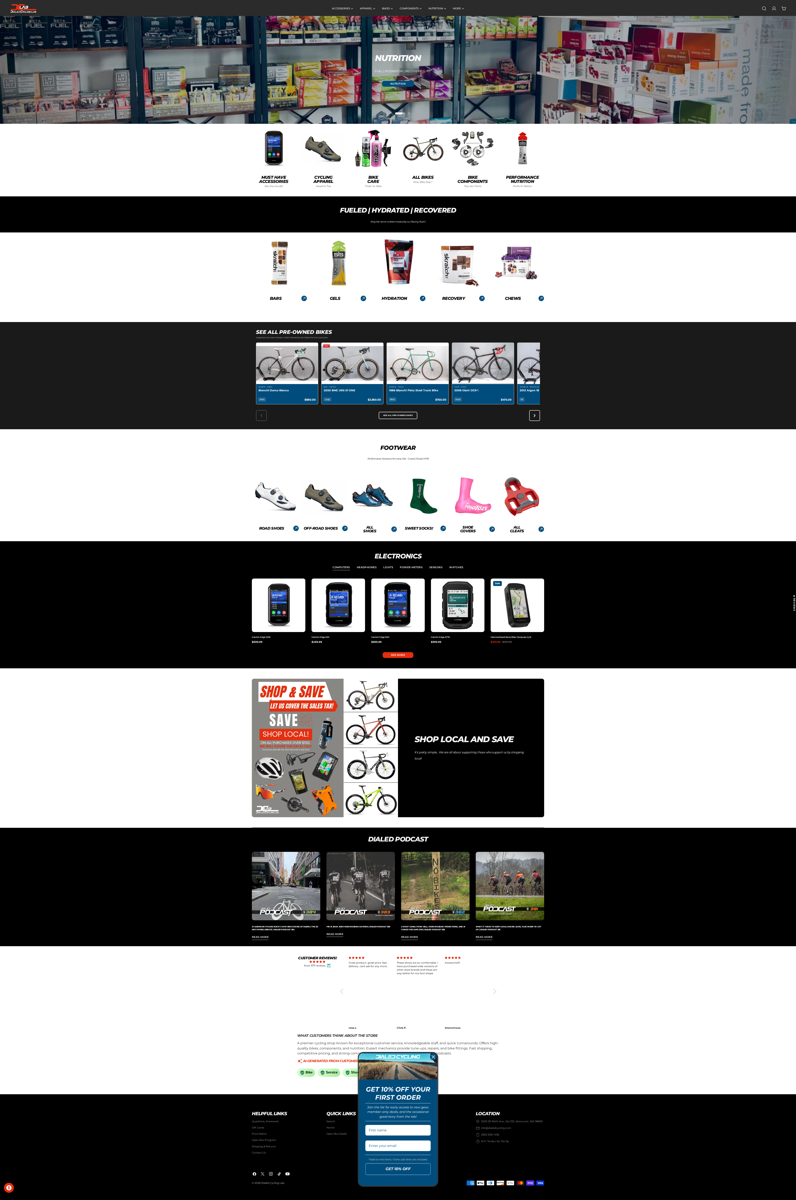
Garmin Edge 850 (380, 637)
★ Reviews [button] (794, 603)
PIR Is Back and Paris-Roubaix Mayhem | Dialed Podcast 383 (358, 926)
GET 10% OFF (398, 1169)
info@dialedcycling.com (496, 1128)
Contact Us (259, 1152)
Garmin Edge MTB (440, 637)
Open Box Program (264, 1140)
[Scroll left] (261, 415)
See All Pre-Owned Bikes (398, 415)
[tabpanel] (398, 611)
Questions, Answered (265, 1121)
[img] (317, 962)
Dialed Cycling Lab (272, 1182)
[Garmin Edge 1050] (278, 605)
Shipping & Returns (264, 1146)
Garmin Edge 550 (320, 637)
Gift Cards (258, 1127)
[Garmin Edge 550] (338, 605)
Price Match (259, 1134)
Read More (260, 937)
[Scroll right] (534, 415)
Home (330, 1127)
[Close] (433, 1057)
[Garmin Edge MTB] (457, 605)
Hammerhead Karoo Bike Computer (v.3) (511, 637)
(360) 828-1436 (490, 1134)
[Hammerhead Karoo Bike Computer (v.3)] (517, 605)
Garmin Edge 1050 (261, 637)
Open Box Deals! (336, 1134)
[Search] (764, 8)
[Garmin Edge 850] (398, 605)
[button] (343, 991)
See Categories (398, 83)
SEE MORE (398, 655)
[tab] (341, 567)
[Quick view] (301, 585)
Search (330, 1121)
